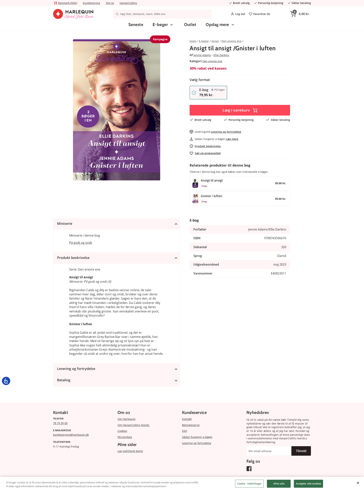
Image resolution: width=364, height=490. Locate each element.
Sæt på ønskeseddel (208, 153)
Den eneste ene (212, 61)
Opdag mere (217, 24)
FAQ (184, 431)
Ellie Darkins (221, 55)
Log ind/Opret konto (130, 451)
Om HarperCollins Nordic (134, 425)
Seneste (135, 24)
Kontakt (187, 419)
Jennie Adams (202, 55)
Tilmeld (301, 451)
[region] (182, 483)
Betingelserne (191, 425)
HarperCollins (128, 3)
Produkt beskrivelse (208, 146)
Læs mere (232, 139)
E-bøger (160, 24)
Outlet (190, 24)
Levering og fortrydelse (226, 132)
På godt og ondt (80, 243)
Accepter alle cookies (308, 483)
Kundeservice (91, 3)
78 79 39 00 (60, 423)
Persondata (125, 437)
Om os (110, 3)
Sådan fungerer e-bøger (197, 437)
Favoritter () (261, 14)
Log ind (240, 14)
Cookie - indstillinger (249, 483)
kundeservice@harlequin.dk (71, 435)
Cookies (122, 431)
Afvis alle (278, 483)
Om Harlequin (127, 419)
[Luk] (358, 483)
